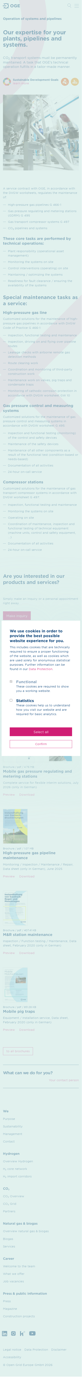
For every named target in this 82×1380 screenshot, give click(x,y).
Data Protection (40, 669)
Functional (26, 682)
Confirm (41, 744)
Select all (41, 732)
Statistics (25, 700)
